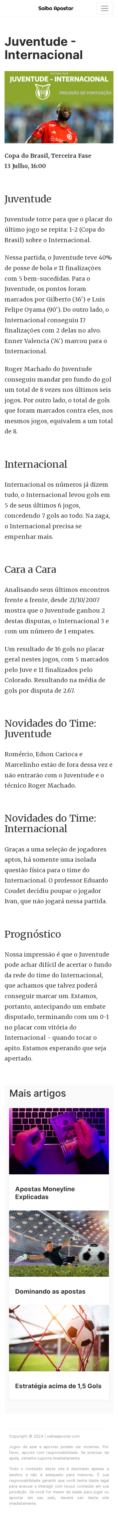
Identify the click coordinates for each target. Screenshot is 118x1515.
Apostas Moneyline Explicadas (45, 1193)
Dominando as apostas (50, 1291)
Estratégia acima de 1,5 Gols (58, 1386)
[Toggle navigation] (104, 8)
